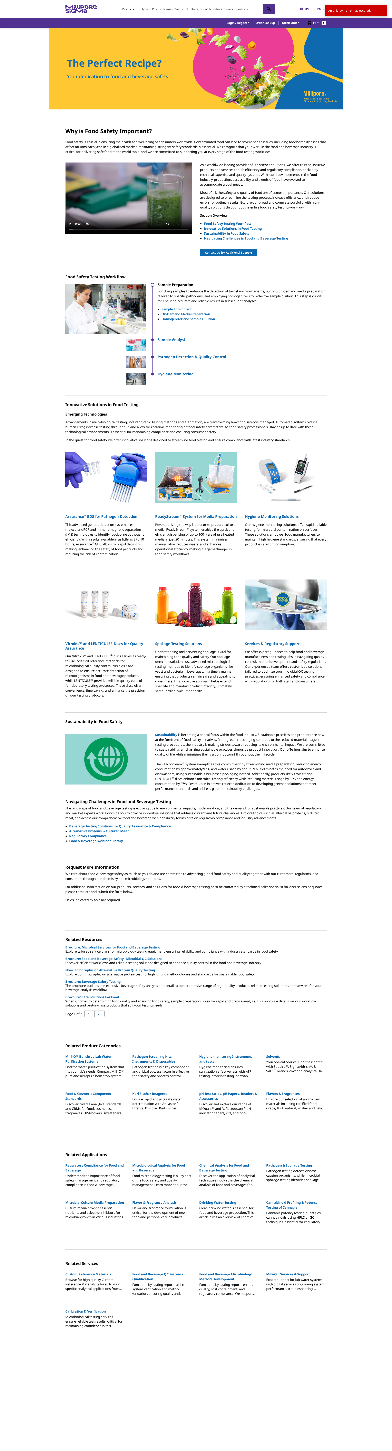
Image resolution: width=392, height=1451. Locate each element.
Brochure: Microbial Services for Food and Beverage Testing (112, 947)
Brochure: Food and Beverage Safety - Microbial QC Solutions (113, 959)
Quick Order (290, 23)
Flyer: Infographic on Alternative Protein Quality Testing (110, 970)
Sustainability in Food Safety (226, 233)
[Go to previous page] (99, 1014)
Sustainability (166, 734)
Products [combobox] (128, 9)
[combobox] (197, 9)
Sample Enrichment (176, 309)
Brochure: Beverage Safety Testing (93, 982)
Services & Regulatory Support (272, 643)
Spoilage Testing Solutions (178, 643)
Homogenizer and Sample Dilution (188, 319)
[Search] (269, 9)
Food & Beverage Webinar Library (96, 841)
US (307, 9)
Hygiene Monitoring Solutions (272, 516)
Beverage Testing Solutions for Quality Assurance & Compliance (120, 826)
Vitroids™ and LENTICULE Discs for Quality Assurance (104, 646)
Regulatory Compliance (88, 836)
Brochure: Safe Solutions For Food (92, 997)
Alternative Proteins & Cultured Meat (99, 831)
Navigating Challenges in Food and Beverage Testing (246, 238)
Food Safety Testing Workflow (228, 223)
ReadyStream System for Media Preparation (196, 516)
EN (319, 9)
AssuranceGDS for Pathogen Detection (101, 516)
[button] (237, 23)
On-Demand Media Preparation (185, 314)
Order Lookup (265, 23)
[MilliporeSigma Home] (81, 9)
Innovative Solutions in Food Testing (233, 228)
